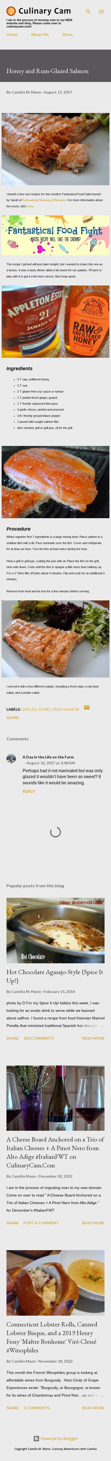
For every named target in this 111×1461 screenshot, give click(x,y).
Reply (29, 791)
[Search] (88, 9)
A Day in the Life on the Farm (48, 757)
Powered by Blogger (59, 1438)
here (30, 206)
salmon (71, 709)
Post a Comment (41, 1223)
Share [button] (12, 717)
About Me (40, 34)
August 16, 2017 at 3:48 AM (51, 763)
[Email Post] (87, 709)
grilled (29, 709)
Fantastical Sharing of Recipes (44, 200)
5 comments (36, 1407)
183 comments (38, 1038)
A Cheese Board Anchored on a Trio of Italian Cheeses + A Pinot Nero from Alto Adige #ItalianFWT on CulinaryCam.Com (55, 1152)
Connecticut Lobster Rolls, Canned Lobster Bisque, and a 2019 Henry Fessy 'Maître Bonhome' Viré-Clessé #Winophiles (51, 1337)
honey (45, 709)
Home (11, 34)
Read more (93, 1038)
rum (57, 709)
